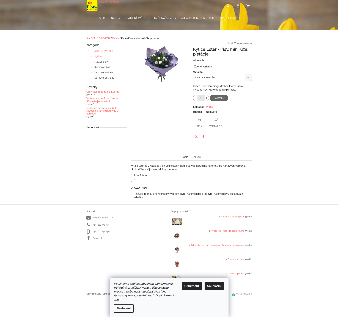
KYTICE (209, 107)
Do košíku (218, 98)
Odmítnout (191, 286)
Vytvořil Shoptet (244, 294)
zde (116, 299)
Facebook (97, 238)
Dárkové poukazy (104, 77)
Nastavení (124, 308)
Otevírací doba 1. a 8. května (102, 92)
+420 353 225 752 (101, 224)
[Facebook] (203, 136)
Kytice (97, 56)
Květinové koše (102, 67)
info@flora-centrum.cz (104, 217)
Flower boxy (101, 61)
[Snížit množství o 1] (195, 98)
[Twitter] (196, 136)
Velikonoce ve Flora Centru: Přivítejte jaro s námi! (102, 100)
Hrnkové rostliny (103, 72)
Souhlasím (214, 286)
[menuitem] (101, 18)
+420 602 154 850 (101, 231)
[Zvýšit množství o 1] (207, 98)
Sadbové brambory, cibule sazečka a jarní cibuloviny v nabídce (102, 111)
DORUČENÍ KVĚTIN (101, 51)
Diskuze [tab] (196, 156)
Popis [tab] (185, 156)
